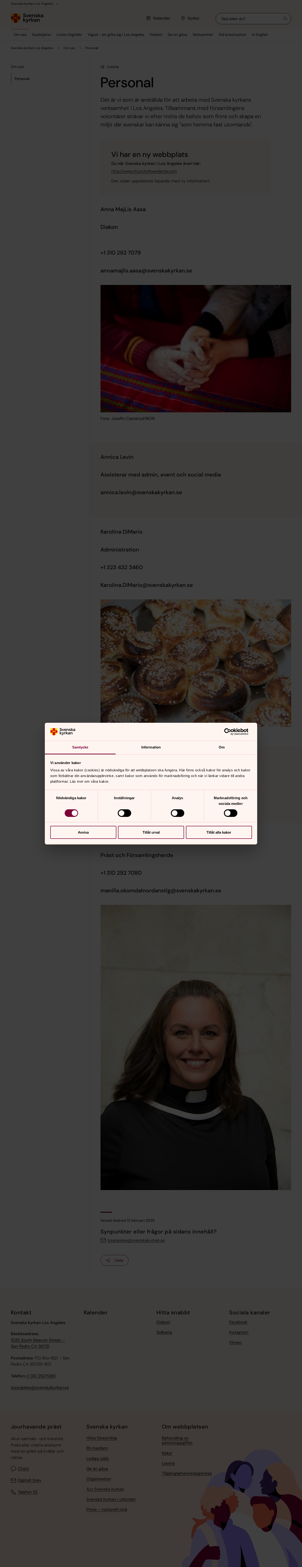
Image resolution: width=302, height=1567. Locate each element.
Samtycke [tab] (80, 747)
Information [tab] (151, 747)
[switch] (124, 813)
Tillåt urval (151, 832)
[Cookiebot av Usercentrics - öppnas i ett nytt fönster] (231, 731)
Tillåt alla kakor (218, 832)
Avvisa (83, 832)
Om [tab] (222, 747)
